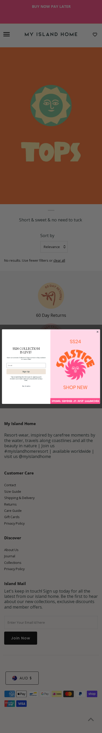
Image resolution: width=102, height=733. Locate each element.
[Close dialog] (97, 331)
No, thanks (26, 386)
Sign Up (26, 371)
